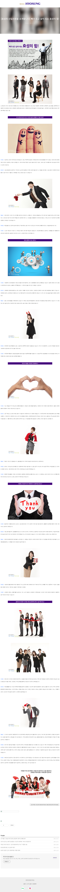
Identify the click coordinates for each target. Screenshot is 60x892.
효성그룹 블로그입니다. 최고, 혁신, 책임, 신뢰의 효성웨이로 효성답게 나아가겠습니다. (21, 858)
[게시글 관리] (7, 825)
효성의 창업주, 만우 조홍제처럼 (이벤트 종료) (10, 850)
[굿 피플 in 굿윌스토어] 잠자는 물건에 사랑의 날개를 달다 (13, 838)
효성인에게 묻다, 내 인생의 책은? (8, 847)
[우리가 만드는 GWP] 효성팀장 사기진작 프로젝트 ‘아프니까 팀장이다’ (16, 841)
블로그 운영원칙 (32, 884)
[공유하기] (5, 825)
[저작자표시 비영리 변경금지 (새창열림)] (17, 825)
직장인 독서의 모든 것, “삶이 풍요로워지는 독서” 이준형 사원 (14, 844)
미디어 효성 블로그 (8, 856)
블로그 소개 (26, 884)
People (26, 23)
